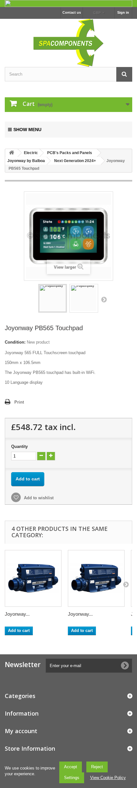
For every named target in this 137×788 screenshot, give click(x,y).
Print (19, 402)
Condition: (15, 342)
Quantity (19, 446)
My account (21, 731)
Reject (97, 766)
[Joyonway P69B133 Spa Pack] (96, 578)
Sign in (123, 12)
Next (104, 299)
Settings (71, 777)
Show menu (27, 129)
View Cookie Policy (108, 777)
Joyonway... (17, 614)
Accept (70, 766)
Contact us (71, 12)
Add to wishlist (38, 497)
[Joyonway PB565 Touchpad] (53, 298)
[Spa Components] (68, 42)
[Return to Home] (11, 153)
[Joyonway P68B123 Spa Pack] (33, 578)
